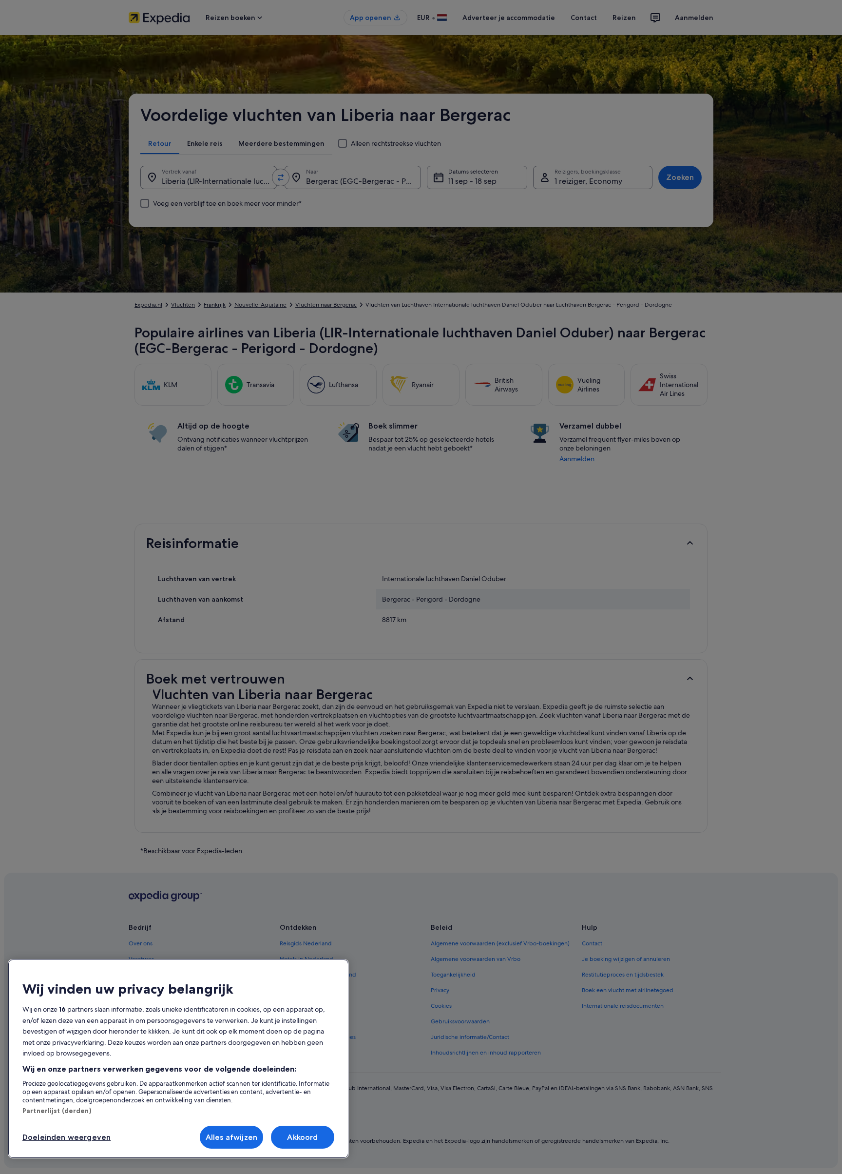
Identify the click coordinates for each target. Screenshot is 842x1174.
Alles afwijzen (231, 1137)
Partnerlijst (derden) (56, 1111)
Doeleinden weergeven (66, 1137)
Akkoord (302, 1137)
